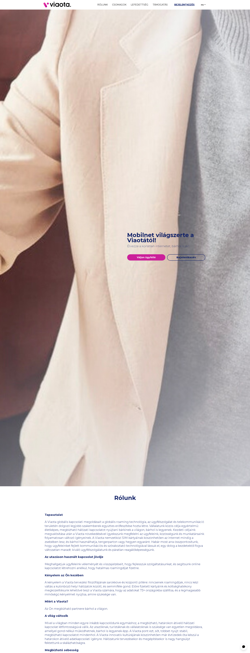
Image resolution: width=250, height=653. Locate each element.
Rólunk (102, 4)
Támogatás (160, 4)
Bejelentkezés (184, 4)
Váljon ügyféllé (146, 257)
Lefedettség (139, 4)
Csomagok (119, 4)
